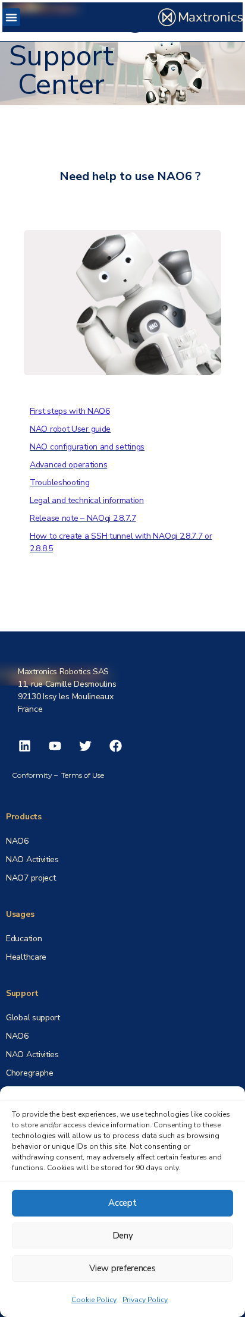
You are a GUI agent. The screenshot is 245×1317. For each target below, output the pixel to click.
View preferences (122, 1268)
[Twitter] (85, 745)
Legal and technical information (87, 500)
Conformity (32, 775)
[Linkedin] (24, 745)
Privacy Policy (145, 1300)
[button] (11, 17)
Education (24, 938)
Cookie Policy (94, 1300)
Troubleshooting (60, 482)
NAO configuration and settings (87, 446)
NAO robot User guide (70, 429)
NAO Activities (32, 1054)
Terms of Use (82, 775)
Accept (122, 1203)
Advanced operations (68, 464)
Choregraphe (30, 1073)
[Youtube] (54, 745)
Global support (33, 1017)
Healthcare (26, 957)
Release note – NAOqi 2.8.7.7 (83, 518)
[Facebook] (115, 745)
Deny (122, 1235)
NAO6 (17, 841)
